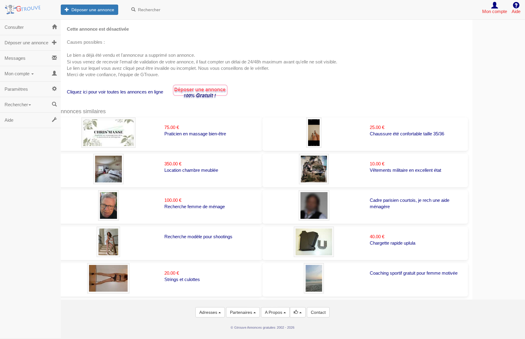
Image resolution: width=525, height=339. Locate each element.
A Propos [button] (274, 312)
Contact (318, 312)
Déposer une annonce (91, 9)
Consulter (14, 27)
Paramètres (16, 89)
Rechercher (148, 9)
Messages (15, 58)
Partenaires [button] (241, 312)
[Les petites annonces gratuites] (30, 7)
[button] (298, 312)
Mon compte (18, 73)
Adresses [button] (208, 312)
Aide (9, 120)
